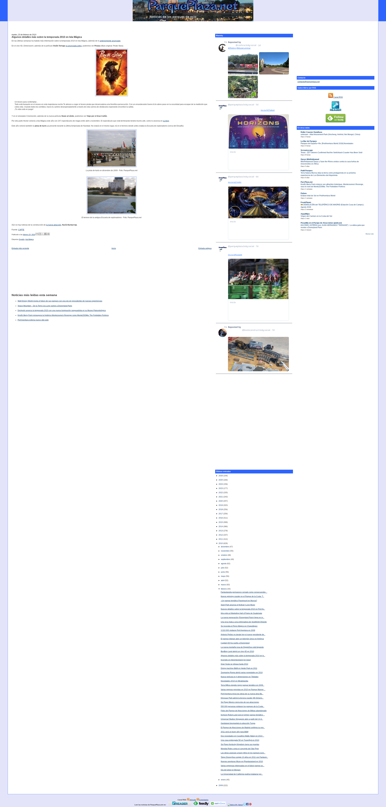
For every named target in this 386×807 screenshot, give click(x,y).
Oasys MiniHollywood (310, 159)
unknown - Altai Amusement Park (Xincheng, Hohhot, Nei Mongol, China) (330, 134)
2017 (221, 514)
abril (223, 580)
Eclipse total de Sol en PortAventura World (318, 196)
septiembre (226, 559)
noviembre (225, 551)
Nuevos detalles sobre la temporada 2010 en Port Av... (243, 609)
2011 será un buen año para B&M (234, 732)
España (21, 239)
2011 (221, 539)
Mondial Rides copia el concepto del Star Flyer (240, 749)
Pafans (304, 193)
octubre (224, 555)
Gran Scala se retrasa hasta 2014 (234, 664)
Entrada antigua (205, 248)
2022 (221, 493)
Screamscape (307, 150)
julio (223, 568)
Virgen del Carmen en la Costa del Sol (316, 216)
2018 (221, 509)
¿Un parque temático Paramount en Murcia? (239, 601)
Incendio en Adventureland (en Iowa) (236, 660)
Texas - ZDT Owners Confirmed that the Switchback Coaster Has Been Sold (331, 152)
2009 (221, 785)
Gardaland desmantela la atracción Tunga (238, 723)
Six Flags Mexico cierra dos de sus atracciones (240, 702)
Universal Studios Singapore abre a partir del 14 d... (242, 719)
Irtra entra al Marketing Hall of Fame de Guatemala (241, 613)
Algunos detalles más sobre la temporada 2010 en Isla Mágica (47, 37)
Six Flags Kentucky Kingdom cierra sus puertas (240, 744)
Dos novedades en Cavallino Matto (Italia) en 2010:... (242, 736)
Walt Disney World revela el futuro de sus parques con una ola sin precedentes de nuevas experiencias (60, 301)
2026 (221, 476)
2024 (221, 484)
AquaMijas (305, 214)
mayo (223, 576)
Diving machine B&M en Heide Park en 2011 (239, 668)
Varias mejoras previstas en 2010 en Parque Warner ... (243, 690)
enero (223, 780)
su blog (166, 121)
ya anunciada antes (74, 46)
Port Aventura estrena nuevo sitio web (33, 320)
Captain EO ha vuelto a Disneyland (235, 643)
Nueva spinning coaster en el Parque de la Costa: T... (242, 596)
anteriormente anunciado (110, 41)
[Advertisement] (193, 25)
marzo (223, 585)
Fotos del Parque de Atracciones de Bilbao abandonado (244, 711)
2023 (221, 488)
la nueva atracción (53, 225)
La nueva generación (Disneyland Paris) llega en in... (242, 617)
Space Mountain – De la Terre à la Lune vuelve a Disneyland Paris (45, 306)
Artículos (192, 800)
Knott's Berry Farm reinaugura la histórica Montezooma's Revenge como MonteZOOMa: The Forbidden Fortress (63, 315)
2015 (221, 522)
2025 (221, 480)
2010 (221, 543)
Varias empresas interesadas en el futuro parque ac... (242, 766)
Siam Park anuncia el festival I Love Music (238, 605)
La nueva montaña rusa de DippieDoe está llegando (242, 647)
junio (223, 572)
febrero (224, 589)
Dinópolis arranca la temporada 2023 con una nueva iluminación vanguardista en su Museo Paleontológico (62, 310)
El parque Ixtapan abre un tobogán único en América (242, 639)
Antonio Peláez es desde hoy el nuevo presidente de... (243, 635)
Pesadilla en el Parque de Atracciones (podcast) (321, 223)
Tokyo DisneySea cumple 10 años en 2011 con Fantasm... (244, 757)
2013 (221, 531)
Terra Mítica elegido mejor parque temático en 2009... (242, 685)
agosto (224, 564)
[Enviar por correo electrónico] (36, 233)
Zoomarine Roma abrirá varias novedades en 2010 (242, 672)
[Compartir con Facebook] (45, 233)
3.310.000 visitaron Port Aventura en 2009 (238, 630)
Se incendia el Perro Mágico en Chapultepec (239, 626)
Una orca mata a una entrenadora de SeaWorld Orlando (244, 622)
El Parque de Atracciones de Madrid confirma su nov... (243, 728)
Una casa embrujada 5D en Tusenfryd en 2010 (240, 740)
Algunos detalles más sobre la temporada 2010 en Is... (243, 656)
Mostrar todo (370, 234)
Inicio (114, 248)
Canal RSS (338, 97)
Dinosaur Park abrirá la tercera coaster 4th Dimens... (242, 698)
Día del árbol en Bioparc (231, 770)
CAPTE (21, 230)
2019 (221, 505)
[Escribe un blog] (39, 233)
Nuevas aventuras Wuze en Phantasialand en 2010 (242, 761)
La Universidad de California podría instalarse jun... (242, 774)
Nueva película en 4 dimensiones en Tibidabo (239, 677)
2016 (221, 518)
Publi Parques (307, 171)
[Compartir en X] (42, 233)
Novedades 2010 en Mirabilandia (234, 681)
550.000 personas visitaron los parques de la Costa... (242, 706)
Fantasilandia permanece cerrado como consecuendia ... (244, 592)
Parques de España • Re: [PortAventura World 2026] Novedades (327, 143)
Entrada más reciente (20, 248)
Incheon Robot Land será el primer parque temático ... (243, 715)
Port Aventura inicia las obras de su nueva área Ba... (242, 694)
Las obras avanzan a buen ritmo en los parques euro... (243, 753)
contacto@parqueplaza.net (308, 82)
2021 (221, 497)
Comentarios (203, 800)
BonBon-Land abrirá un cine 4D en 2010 (237, 651)
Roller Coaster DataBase (311, 132)
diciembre (225, 547)
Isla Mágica (29, 239)
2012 (221, 535)
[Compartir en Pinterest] (48, 233)
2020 (221, 501)
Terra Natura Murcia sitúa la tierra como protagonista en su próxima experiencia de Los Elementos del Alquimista (328, 174)
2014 (221, 526)
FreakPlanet (306, 202)
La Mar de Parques (309, 141)
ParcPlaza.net (307, 182)
